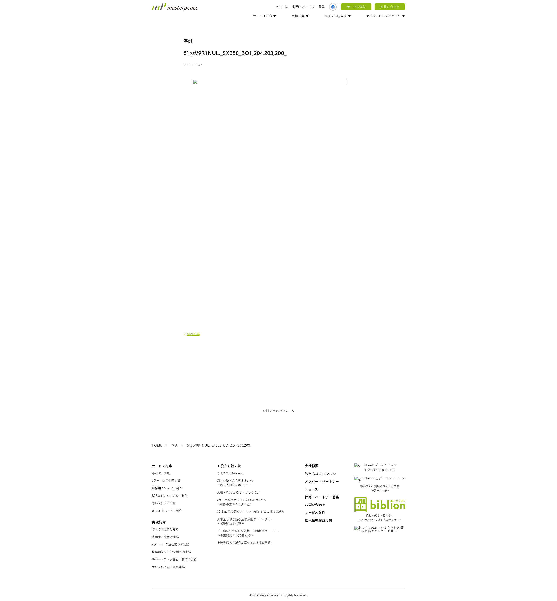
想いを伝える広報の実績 (168, 566)
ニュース (282, 6)
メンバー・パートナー (322, 481)
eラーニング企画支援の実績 (170, 544)
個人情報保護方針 (318, 520)
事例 (174, 445)
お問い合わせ (389, 6)
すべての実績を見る (165, 529)
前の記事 (193, 334)
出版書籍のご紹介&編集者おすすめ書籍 (244, 542)
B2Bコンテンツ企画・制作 (170, 495)
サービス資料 (356, 6)
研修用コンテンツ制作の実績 (171, 551)
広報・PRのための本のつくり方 (238, 492)
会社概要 (312, 466)
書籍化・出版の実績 (165, 536)
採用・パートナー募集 (309, 6)
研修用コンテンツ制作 (167, 488)
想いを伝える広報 (164, 503)
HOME (157, 445)
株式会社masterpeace (175, 7)
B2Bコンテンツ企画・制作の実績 (174, 559)
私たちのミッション (320, 473)
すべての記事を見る (230, 473)
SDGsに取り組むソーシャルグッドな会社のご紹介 (250, 511)
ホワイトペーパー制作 (167, 510)
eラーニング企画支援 (166, 480)
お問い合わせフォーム (278, 410)
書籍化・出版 (161, 473)
